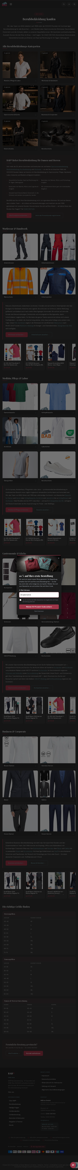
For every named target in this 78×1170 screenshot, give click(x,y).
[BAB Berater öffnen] (73, 1165)
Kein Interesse (39, 611)
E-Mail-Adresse (24, 590)
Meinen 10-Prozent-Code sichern (39, 607)
